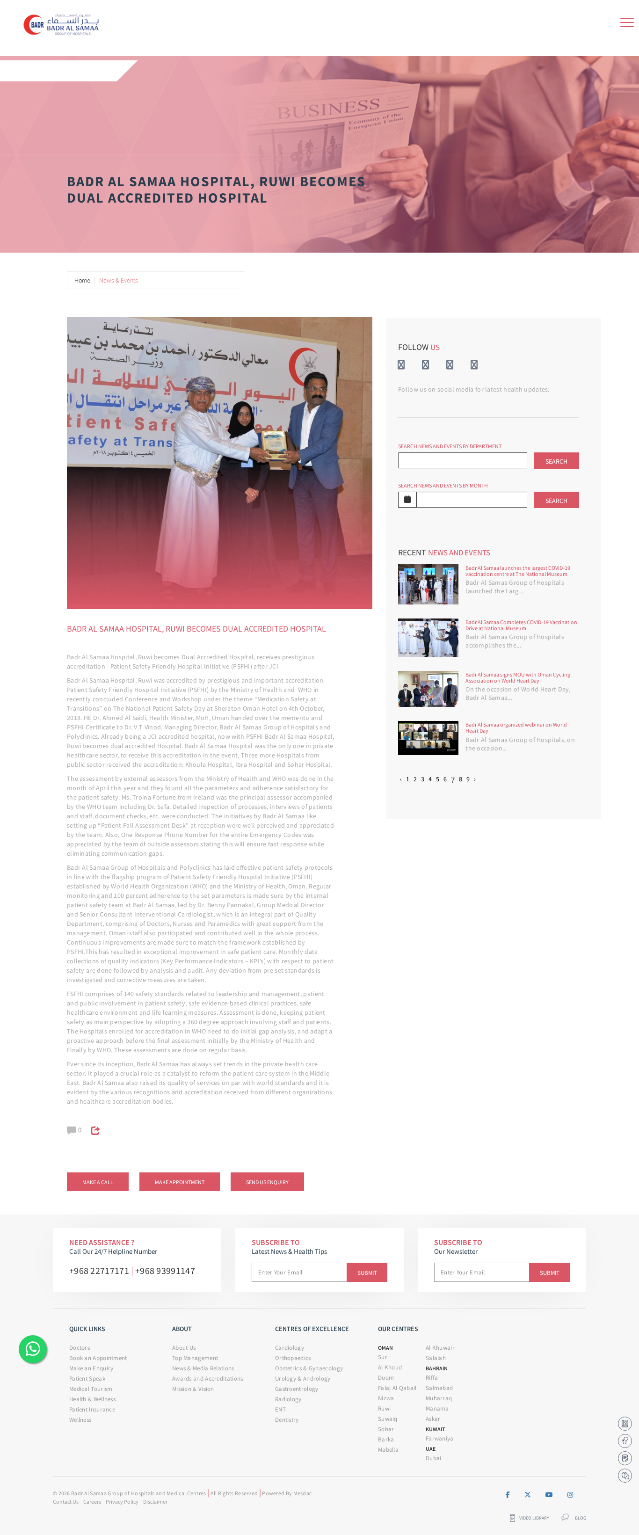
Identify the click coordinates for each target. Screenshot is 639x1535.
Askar (433, 1419)
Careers (92, 1501)
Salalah (436, 1358)
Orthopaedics (293, 1358)
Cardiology (289, 1348)
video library (534, 1518)
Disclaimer (155, 1501)
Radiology (288, 1399)
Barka (386, 1439)
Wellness (80, 1420)
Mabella (388, 1450)
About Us (184, 1348)
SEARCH (556, 461)
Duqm (386, 1378)
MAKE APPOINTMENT (179, 1182)
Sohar (386, 1429)
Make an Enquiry (91, 1368)
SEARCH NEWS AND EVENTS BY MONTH (443, 485)
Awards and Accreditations (207, 1378)
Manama (437, 1408)
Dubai (434, 1458)
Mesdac (302, 1493)
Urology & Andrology (303, 1378)
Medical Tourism (91, 1389)
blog (580, 1518)
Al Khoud (390, 1367)
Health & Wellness (92, 1399)
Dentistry (287, 1420)
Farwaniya (440, 1438)
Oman (385, 1347)
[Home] (64, 23)
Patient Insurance (92, 1409)
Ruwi (384, 1408)
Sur (382, 1357)
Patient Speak (87, 1378)
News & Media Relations (203, 1368)
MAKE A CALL (97, 1182)
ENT (280, 1409)
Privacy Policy (122, 1501)
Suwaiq (388, 1419)
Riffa (432, 1378)
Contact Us (66, 1501)
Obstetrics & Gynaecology (309, 1368)
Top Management (195, 1358)
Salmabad (439, 1388)
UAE (431, 1448)
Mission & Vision (193, 1389)
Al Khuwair (440, 1348)
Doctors (79, 1348)
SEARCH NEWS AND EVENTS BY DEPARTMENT (449, 446)
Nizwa (386, 1398)
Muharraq (439, 1398)
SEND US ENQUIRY (267, 1182)
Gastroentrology (297, 1389)
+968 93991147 (165, 1270)
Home (82, 280)
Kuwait (435, 1429)
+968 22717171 (99, 1270)
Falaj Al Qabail (397, 1388)
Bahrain (437, 1368)
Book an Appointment (98, 1358)
